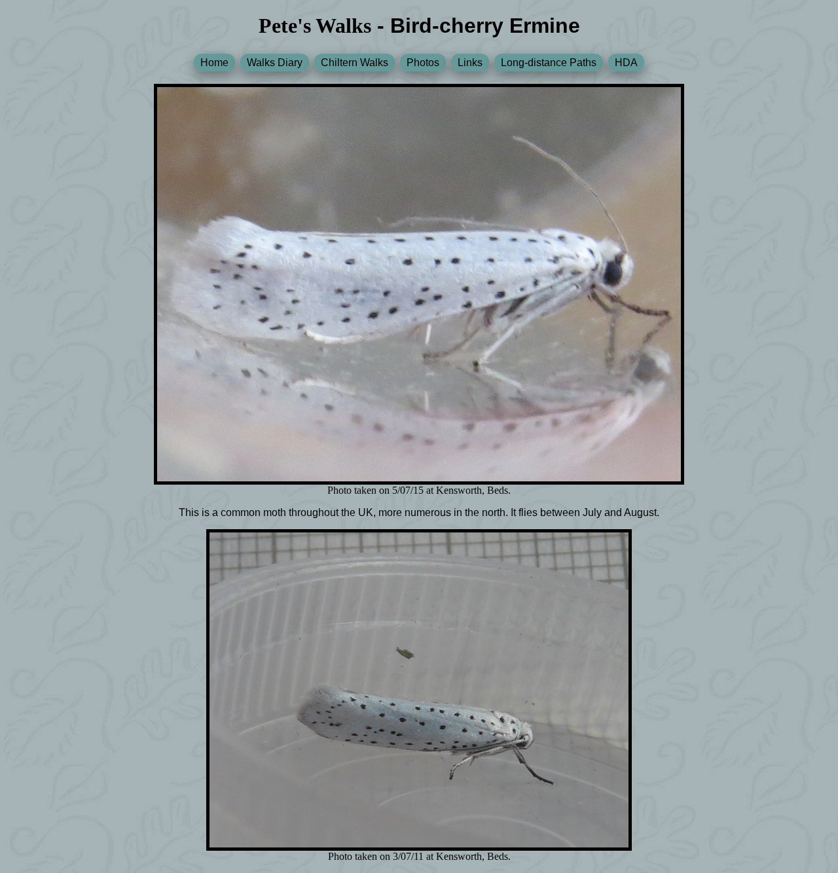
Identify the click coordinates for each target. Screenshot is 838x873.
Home (214, 62)
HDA (626, 62)
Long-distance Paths (548, 62)
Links (470, 62)
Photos (423, 62)
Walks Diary (274, 62)
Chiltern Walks (354, 62)
